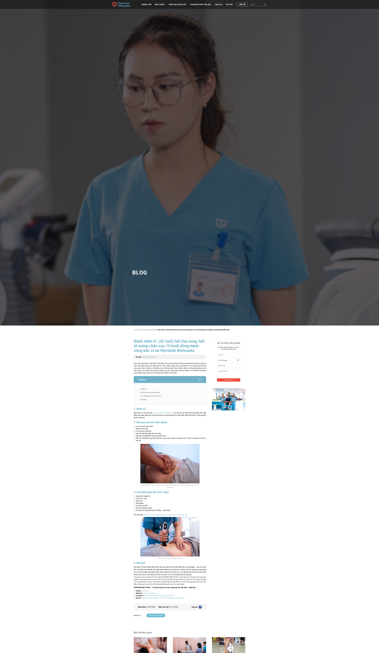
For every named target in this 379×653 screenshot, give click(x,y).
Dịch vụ (218, 4)
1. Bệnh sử (143, 389)
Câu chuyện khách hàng (149, 330)
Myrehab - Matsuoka (149, 357)
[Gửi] (265, 4)
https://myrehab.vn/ (149, 593)
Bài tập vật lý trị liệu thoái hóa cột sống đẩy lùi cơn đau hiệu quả (166, 515)
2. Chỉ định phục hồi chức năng (150, 396)
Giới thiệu (159, 4)
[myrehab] (122, 4)
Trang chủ (146, 4)
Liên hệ (242, 4)
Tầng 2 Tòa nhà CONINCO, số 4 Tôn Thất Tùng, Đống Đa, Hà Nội (163, 598)
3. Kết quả (143, 399)
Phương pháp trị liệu (200, 4)
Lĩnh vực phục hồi (177, 4)
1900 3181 (145, 591)
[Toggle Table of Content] (199, 379)
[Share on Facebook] (200, 607)
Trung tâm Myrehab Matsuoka (163, 413)
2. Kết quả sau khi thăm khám (150, 392)
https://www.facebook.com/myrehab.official (159, 596)
